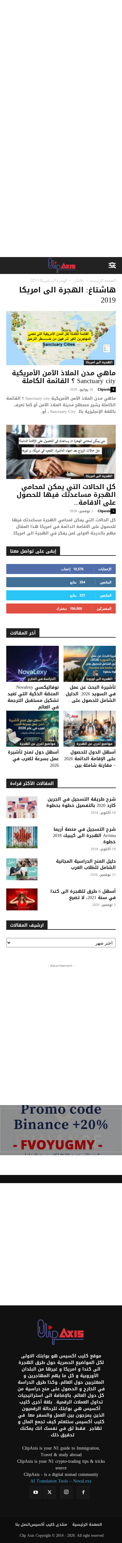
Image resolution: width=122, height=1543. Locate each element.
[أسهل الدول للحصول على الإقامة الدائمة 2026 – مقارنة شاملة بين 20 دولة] (90, 729)
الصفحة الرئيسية (103, 280)
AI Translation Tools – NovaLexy (61, 1481)
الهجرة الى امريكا (99, 362)
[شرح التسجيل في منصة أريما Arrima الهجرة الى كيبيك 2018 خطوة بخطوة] (22, 837)
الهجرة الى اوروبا (99, 679)
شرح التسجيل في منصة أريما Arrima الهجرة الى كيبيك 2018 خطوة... (84, 835)
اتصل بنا (22, 1524)
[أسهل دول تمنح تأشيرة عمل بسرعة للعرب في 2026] (32, 729)
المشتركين (104, 608)
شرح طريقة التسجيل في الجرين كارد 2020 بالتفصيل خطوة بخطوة (81, 802)
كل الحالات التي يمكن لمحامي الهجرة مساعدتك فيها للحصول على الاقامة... (66, 495)
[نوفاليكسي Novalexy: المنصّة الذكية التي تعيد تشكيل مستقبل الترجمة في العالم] (32, 664)
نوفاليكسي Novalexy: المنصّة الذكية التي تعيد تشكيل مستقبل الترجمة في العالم (33, 697)
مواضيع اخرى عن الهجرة (37, 744)
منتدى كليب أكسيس (48, 1524)
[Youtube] (35, 1492)
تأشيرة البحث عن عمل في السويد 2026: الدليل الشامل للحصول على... (91, 694)
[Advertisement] (61, 64)
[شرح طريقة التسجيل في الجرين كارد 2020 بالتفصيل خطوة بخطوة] (22, 807)
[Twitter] (49, 1492)
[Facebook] (83, 1492)
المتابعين (105, 582)
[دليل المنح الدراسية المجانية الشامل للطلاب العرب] (22, 869)
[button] (113, 265)
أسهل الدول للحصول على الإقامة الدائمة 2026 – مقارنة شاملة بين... (90, 759)
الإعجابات (104, 568)
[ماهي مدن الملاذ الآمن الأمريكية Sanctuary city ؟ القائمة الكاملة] (61, 338)
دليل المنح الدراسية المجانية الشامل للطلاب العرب (86, 864)
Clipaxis (104, 389)
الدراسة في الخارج (41, 679)
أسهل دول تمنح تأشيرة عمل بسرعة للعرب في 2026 (33, 759)
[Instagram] (66, 1492)
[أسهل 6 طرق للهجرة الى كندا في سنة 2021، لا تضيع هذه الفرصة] (22, 899)
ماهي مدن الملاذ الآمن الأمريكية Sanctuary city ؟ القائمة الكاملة (64, 377)
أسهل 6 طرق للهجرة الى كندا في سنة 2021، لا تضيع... (83, 894)
